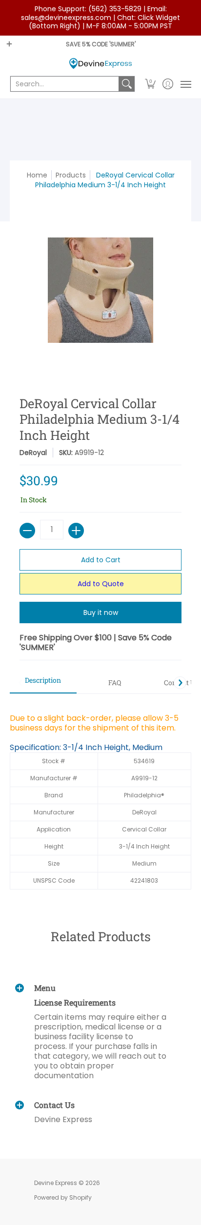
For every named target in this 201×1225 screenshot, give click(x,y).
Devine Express (55, 1183)
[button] (150, 84)
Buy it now (100, 612)
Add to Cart (101, 560)
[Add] (76, 530)
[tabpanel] (100, 796)
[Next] (180, 683)
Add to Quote (101, 584)
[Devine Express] (100, 64)
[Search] (127, 84)
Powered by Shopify (63, 1197)
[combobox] (64, 84)
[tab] (43, 683)
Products (71, 175)
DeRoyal (33, 452)
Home (37, 175)
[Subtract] (27, 530)
